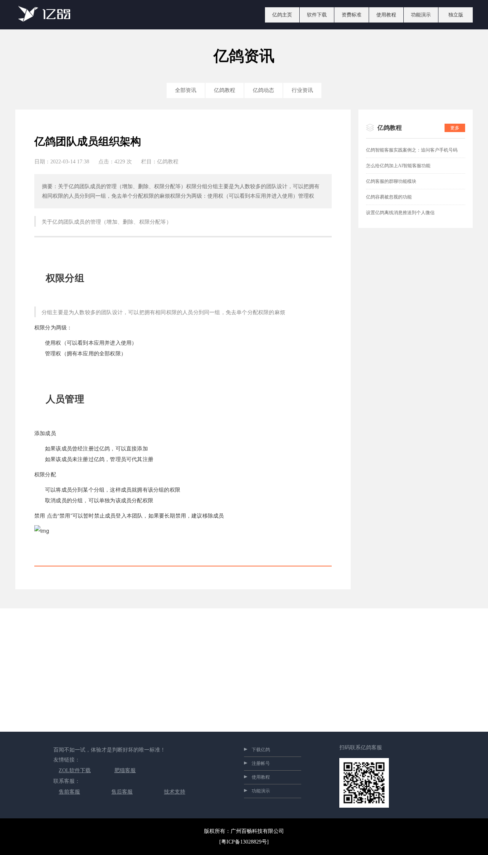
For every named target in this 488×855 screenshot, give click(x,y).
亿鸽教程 (224, 90)
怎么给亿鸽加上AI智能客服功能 (398, 165)
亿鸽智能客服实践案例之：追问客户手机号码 (412, 150)
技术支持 (174, 792)
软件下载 (317, 15)
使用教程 (386, 15)
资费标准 (351, 15)
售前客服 (69, 792)
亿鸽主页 (282, 15)
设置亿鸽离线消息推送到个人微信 (400, 212)
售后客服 (122, 792)
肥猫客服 (125, 770)
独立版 (455, 15)
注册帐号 (261, 763)
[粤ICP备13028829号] (244, 842)
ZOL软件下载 (75, 770)
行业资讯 (302, 90)
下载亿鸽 (261, 749)
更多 (454, 128)
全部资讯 (185, 90)
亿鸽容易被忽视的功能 (389, 197)
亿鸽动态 (263, 90)
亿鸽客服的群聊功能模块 (391, 181)
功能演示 (421, 15)
